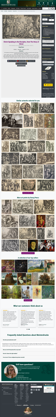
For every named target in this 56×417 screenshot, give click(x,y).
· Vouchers (21, 396)
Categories (13, 8)
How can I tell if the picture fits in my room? (12, 349)
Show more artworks (28, 300)
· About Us (16, 402)
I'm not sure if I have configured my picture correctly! (13, 357)
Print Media (29, 8)
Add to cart (49, 85)
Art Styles (18, 8)
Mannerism (10, 11)
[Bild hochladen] (54, 8)
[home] (2, 8)
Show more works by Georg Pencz (28, 253)
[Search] (49, 8)
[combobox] (48, 23)
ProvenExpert (9, 324)
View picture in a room (22, 63)
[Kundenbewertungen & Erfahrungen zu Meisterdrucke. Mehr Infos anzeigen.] (49, 388)
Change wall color (31, 60)
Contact (39, 8)
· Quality (21, 392)
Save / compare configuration (48, 64)
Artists (9, 8)
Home (2, 11)
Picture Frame (23, 8)
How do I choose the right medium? (10, 353)
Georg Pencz (15, 11)
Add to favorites (21, 60)
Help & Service (35, 8)
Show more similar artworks (28, 192)
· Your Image (22, 387)
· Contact (15, 388)
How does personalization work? (9, 339)
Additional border (44, 22)
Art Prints (5, 8)
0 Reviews (23, 65)
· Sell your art (22, 388)
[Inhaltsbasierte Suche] (51, 8)
